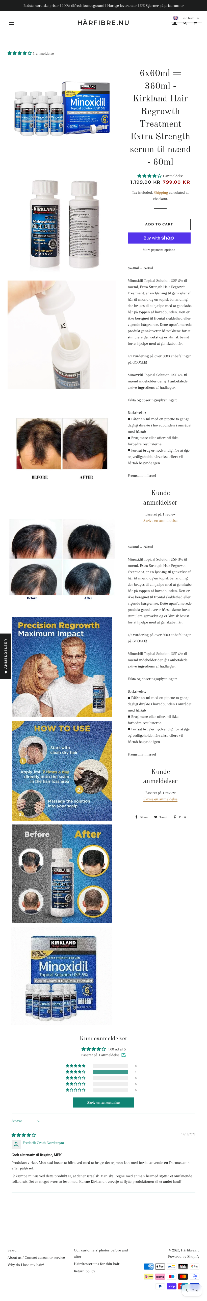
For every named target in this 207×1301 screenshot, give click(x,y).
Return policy (84, 1271)
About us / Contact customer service (36, 1257)
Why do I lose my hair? (26, 1265)
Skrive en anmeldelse (160, 520)
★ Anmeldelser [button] (6, 656)
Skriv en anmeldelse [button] (103, 1102)
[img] (24, 1135)
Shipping (161, 192)
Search (13, 1250)
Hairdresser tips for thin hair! (97, 1263)
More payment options (159, 250)
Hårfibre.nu (103, 22)
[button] (20, 53)
